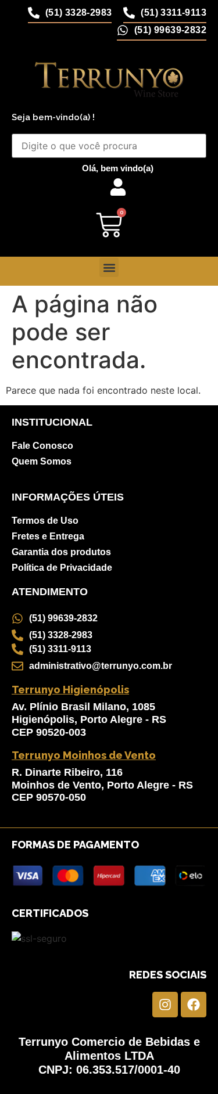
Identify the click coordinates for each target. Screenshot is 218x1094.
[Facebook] (193, 1004)
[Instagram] (165, 1004)
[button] (109, 267)
